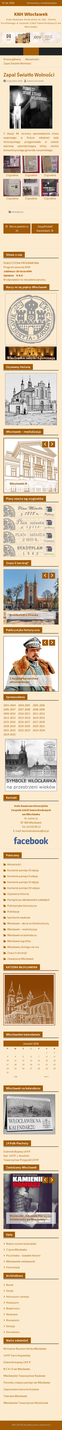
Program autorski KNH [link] (16, 267)
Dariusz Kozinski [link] (35, 80)
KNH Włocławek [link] (31, 14)
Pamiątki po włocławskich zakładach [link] (28, 899)
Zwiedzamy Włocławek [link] (20, 958)
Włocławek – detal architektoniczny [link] (28, 923)
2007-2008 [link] (24, 709)
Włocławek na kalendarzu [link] (22, 935)
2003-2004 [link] (9, 705)
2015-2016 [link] (9, 722)
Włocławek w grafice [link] (19, 941)
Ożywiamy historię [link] (18, 894)
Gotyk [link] (9, 1290)
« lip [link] (15, 1076)
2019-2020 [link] (24, 726)
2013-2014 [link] (24, 717)
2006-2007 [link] (9, 709)
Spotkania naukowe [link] (18, 917)
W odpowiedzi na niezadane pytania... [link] (25, 279)
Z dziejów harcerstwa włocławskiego (24, 680)
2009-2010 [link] (9, 713)
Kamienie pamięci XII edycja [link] (23, 888)
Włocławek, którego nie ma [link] (23, 947)
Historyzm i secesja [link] (17, 1296)
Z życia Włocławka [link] (16, 1249)
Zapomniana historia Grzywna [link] (21, 1389)
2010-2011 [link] (24, 713)
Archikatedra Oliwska (24, 615)
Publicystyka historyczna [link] (22, 905)
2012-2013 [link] (9, 717)
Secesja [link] (10, 1326)
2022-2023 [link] (24, 730)
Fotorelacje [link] (13, 1267)
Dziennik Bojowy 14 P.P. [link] (16, 1151)
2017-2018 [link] (39, 722)
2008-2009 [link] (39, 709)
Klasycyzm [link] (12, 1302)
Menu (32, 51)
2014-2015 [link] (39, 717)
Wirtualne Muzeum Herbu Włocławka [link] (24, 1348)
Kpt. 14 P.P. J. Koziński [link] (16, 1155)
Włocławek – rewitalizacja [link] (22, 929)
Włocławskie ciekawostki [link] (20, 1261)
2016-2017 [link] (24, 722)
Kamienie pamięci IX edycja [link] (23, 870)
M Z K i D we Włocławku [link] (16, 1369)
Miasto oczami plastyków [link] (21, 1243)
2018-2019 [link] (9, 726)
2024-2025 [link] (9, 734)
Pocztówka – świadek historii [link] (23, 1255)
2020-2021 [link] (39, 726)
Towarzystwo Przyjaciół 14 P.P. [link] (21, 1160)
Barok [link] (9, 1284)
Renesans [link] (12, 1314)
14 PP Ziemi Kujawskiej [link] (16, 1355)
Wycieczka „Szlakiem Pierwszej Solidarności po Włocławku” (30, 1217)
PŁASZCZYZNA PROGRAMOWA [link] (21, 263)
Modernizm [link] (13, 1308)
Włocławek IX (18, 484)
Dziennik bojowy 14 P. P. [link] (17, 1362)
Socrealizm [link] (12, 1332)
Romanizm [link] (12, 1320)
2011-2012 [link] (39, 713)
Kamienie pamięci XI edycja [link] (23, 882)
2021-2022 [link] (9, 730)
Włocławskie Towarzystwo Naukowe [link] (24, 1375)
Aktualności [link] (18, 211)
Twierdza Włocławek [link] (15, 1396)
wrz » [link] (46, 1076)
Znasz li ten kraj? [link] (17, 953)
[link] (31, 37)
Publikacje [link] (13, 911)
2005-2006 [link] (39, 705)
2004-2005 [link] (24, 705)
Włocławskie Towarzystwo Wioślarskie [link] (25, 1402)
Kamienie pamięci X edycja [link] (22, 876)
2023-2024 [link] (39, 730)
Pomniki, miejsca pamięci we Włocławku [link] (26, 1382)
